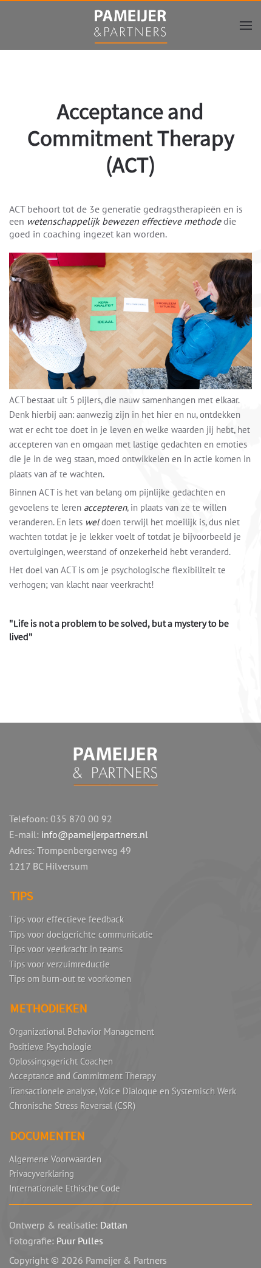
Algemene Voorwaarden (55, 1159)
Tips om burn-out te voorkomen (70, 978)
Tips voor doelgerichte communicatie (81, 934)
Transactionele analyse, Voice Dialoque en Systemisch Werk (122, 1091)
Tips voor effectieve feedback (66, 919)
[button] (246, 25)
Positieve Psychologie (50, 1046)
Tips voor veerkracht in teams (66, 949)
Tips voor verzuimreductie (59, 964)
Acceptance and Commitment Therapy (82, 1076)
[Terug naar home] (130, 25)
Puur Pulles (79, 1241)
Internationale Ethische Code (64, 1188)
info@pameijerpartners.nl (94, 834)
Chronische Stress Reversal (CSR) (72, 1105)
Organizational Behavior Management (81, 1031)
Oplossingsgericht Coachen (61, 1061)
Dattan (113, 1225)
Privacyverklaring (41, 1173)
